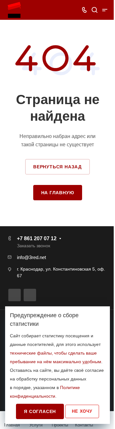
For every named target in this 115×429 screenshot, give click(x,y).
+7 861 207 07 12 (37, 238)
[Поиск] (94, 10)
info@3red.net (31, 257)
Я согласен (40, 411)
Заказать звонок (33, 245)
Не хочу (82, 411)
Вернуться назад (57, 166)
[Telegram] (30, 295)
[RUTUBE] (14, 295)
